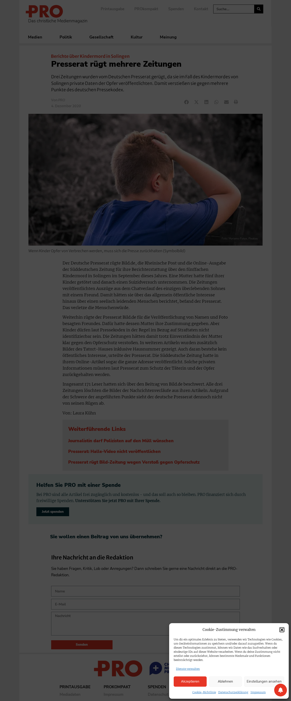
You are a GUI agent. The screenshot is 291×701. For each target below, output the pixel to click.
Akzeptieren (190, 681)
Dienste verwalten (188, 669)
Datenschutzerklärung (233, 692)
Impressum (258, 692)
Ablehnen (225, 681)
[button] (282, 629)
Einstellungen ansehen (264, 681)
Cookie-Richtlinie (204, 692)
